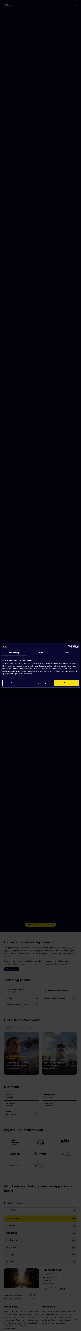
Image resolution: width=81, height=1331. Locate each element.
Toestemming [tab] (14, 652)
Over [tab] (67, 652)
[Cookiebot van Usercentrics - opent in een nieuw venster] (69, 646)
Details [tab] (40, 652)
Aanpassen (39, 683)
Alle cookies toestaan (66, 683)
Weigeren (14, 683)
